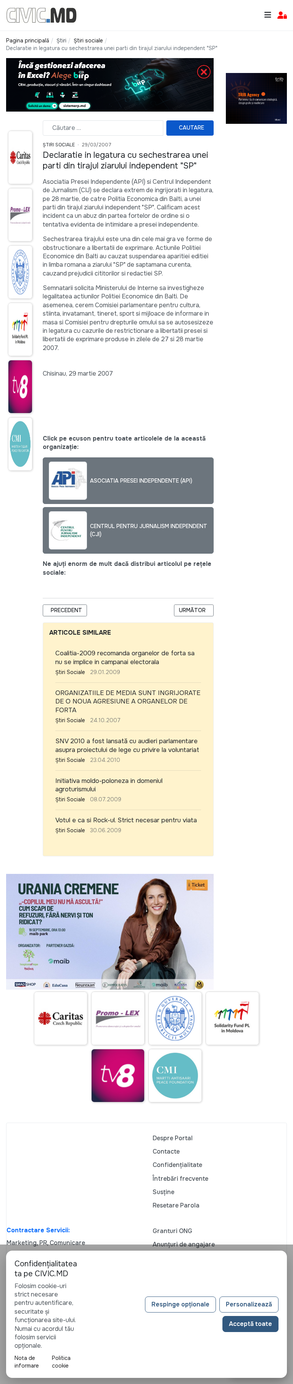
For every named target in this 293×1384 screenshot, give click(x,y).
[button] (282, 15)
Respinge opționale (180, 1304)
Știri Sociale (59, 145)
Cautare (191, 127)
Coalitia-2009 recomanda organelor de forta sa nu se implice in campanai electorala (125, 657)
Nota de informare (26, 1362)
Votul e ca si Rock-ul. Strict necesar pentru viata (126, 820)
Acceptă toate (250, 1324)
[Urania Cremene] (110, 931)
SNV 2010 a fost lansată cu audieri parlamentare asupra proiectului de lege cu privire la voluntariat (127, 745)
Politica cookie (61, 1362)
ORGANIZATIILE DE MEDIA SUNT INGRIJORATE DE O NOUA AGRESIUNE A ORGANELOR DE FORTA (127, 701)
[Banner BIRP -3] (110, 85)
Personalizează (249, 1304)
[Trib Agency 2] (256, 98)
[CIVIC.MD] (41, 15)
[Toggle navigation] (267, 15)
